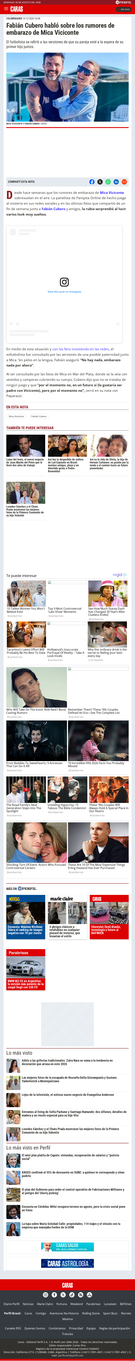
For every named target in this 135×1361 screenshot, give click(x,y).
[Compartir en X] (100, 181)
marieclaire (67, 899)
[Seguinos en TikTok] (72, 1294)
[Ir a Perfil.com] (123, 3)
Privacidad (76, 1328)
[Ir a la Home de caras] (17, 11)
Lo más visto (19, 1053)
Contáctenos (57, 1328)
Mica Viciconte (16, 416)
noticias (25, 899)
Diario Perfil (11, 1304)
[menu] (6, 9)
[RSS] (80, 1294)
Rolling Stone (91, 1313)
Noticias (28, 1304)
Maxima (67, 1319)
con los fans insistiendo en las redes (80, 349)
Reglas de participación (114, 1328)
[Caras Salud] (67, 1250)
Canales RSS (13, 1328)
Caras (28, 1313)
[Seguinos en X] (63, 1294)
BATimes (125, 1304)
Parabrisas (93, 1304)
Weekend (76, 1304)
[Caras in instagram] (45, 1294)
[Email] (124, 181)
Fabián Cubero (39, 416)
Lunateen (110, 1304)
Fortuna (61, 1304)
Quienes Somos (34, 1328)
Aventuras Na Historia (64, 1313)
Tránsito (67, 1334)
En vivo (125, 9)
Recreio (126, 1313)
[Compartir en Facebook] (92, 181)
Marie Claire (45, 1304)
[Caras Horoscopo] (67, 1267)
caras (109, 899)
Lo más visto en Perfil (28, 1148)
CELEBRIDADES (14, 18)
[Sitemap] (89, 1294)
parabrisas (25, 953)
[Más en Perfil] (27, 889)
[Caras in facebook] (54, 1294)
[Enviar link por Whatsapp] (108, 181)
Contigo (41, 1313)
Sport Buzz (110, 1313)
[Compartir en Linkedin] (116, 181)
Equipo (91, 1328)
